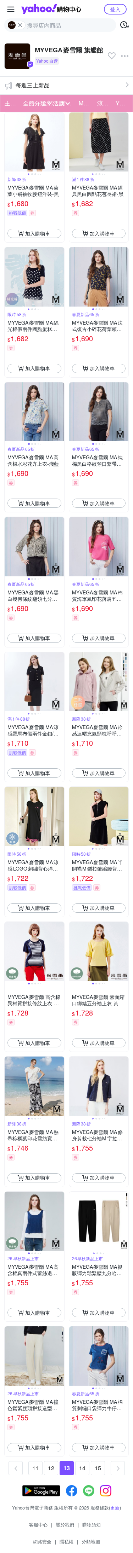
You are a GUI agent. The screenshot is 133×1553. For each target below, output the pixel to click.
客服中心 (38, 1524)
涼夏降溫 (104, 103)
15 (98, 1468)
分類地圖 (91, 1541)
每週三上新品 (33, 85)
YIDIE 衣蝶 (123, 103)
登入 (115, 9)
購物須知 (91, 1524)
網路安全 (42, 1541)
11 (35, 1468)
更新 (115, 1507)
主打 (10, 103)
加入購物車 (37, 233)
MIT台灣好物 (86, 103)
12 (51, 1468)
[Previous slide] (9, 142)
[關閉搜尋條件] (20, 25)
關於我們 (65, 1524)
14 (82, 1468)
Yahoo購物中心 (51, 9)
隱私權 (66, 1541)
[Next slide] (59, 142)
